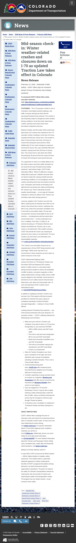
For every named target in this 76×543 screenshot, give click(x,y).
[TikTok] (55, 525)
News (11, 34)
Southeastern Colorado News (10, 87)
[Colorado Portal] (11, 539)
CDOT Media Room (9, 45)
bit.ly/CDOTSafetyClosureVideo (35, 290)
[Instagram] (50, 525)
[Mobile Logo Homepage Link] (35, 8)
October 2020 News (11, 253)
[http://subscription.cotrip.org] (65, 62)
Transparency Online (10, 535)
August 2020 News (10, 237)
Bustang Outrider (41, 382)
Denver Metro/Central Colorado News (10, 73)
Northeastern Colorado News (9, 111)
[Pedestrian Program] (34, 517)
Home (5, 34)
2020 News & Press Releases (25, 34)
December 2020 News (10, 273)
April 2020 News (10, 215)
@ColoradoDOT (29, 438)
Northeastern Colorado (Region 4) (31, 503)
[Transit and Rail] (16, 517)
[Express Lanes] (5, 517)
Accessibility (27, 532)
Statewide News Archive (10, 147)
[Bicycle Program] (12, 517)
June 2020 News (10, 230)
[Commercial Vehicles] (38, 517)
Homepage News (26, 501)
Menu (73, 3)
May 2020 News (10, 222)
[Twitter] (46, 525)
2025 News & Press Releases (10, 63)
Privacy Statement (41, 532)
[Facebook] (42, 525)
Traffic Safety (36, 501)
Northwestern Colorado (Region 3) (31, 495)
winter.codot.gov (30, 426)
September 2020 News (10, 246)
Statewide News (10, 139)
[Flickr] (72, 525)
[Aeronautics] (21, 517)
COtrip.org (29, 433)
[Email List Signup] (68, 525)
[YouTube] (59, 525)
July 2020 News (10, 280)
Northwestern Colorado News (10, 99)
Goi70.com (33, 367)
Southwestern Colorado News (10, 124)
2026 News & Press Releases (10, 53)
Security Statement (57, 532)
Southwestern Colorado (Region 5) (31, 493)
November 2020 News (10, 263)
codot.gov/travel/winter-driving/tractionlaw (39, 242)
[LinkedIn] (63, 525)
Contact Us (7, 521)
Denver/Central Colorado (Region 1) (31, 498)
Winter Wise (45, 501)
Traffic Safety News (9, 132)
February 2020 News (44, 34)
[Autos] (30, 517)
